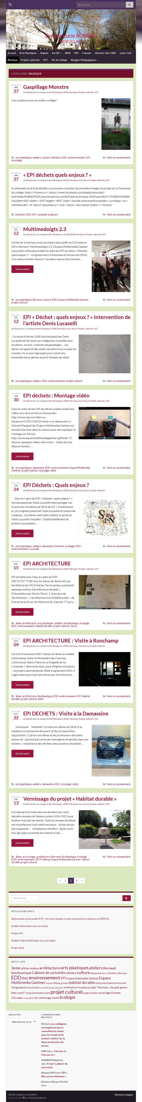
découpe (122, 973)
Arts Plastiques (28, 53)
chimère (71, 973)
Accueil (12, 53)
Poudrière (82, 987)
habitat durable (44, 626)
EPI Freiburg (43, 859)
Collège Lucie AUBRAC (71, 35)
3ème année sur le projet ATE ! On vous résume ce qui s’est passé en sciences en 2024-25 (60, 918)
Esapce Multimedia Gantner (66, 859)
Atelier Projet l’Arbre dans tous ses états (33, 940)
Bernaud (37, 299)
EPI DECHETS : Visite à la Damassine (65, 713)
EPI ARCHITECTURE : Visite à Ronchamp (70, 640)
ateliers (37, 157)
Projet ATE (17, 933)
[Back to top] (134, 1094)
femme (49, 983)
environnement (76, 157)
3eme (18, 623)
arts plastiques (23, 157)
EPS (76, 53)
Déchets (56, 157)
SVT (45, 60)
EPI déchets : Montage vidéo (56, 395)
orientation (70, 987)
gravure (64, 983)
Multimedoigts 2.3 (44, 229)
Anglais (44, 53)
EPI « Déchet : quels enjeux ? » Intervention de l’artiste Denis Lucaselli (77, 320)
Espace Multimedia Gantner (73, 299)
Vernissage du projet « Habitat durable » (70, 798)
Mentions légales (124, 1094)
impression (100, 983)
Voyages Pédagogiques (83, 60)
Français (86, 53)
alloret (29, 92)
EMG (25, 978)
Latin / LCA (125, 53)
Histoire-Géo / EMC (105, 53)
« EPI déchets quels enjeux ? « (58, 175)
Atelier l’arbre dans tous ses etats (29, 925)
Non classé (84, 180)
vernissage (45, 997)
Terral (73, 626)
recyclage (16, 160)
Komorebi (121, 983)
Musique (12, 60)
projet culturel (19, 302)
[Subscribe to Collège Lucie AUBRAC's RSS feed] (10, 3)
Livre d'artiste (32, 987)
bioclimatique (71, 623)
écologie (70, 546)
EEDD (68, 53)
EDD (64, 157)
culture (46, 157)
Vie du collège (59, 60)
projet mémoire (90, 993)
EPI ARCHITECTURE (47, 563)
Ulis (36, 997)
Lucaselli (41, 214)
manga (51, 987)
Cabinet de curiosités (48, 973)
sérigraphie (28, 998)
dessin (105, 973)
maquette (59, 987)
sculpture (52, 214)
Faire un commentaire (119, 157)
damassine (38, 467)
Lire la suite (22, 269)
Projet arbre (17, 947)
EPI (88, 157)
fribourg (56, 983)
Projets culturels (30, 60)
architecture (29, 623)
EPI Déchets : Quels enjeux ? (56, 485)
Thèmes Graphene (37, 1097)
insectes (111, 982)
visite (53, 470)
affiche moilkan (30, 968)
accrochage (29, 856)
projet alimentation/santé (38, 993)
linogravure (18, 987)
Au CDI (56, 53)
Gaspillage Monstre (46, 87)
